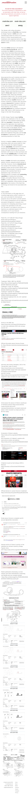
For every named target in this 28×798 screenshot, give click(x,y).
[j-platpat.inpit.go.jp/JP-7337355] (14, 764)
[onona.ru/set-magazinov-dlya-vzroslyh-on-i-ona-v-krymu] (14, 394)
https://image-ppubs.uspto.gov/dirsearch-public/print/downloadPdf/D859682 (12, 235)
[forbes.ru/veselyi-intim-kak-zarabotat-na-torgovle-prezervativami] (14, 383)
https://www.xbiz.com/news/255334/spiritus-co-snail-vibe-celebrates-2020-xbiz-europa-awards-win (13, 326)
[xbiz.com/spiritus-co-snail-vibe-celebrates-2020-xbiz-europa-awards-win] (14, 335)
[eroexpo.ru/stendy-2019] (14, 479)
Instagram (17, 790)
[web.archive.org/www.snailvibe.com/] (14, 560)
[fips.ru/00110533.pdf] (14, 589)
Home (16, 782)
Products (17, 787)
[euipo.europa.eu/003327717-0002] (14, 654)
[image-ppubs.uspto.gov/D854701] (14, 269)
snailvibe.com (5, 546)
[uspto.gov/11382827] (14, 22)
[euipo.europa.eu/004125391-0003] (14, 740)
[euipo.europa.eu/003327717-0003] (14, 675)
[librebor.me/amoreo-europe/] (14, 355)
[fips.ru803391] (14, 312)
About (16, 784)
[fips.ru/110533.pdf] (14, 609)
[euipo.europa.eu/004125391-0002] (14, 719)
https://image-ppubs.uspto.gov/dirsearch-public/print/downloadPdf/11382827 (12, 219)
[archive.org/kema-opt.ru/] (14, 447)
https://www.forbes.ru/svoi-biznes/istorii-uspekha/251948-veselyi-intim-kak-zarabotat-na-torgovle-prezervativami (13, 369)
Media (16, 785)
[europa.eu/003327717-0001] (14, 632)
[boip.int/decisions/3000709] (14, 505)
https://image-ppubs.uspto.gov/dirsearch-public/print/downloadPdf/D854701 (11, 229)
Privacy (16, 792)
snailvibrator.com (9, 784)
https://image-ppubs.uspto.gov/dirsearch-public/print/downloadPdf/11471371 (11, 224)
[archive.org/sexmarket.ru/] (14, 455)
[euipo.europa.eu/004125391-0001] (14, 697)
